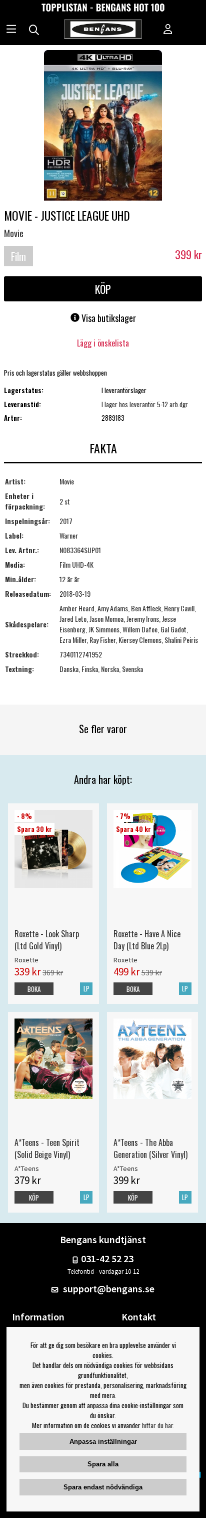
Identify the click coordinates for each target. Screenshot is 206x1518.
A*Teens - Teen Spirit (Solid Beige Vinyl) (47, 1148)
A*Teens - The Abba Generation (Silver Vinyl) (151, 1148)
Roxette (26, 959)
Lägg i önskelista (103, 343)
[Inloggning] (168, 30)
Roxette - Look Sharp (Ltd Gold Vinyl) (46, 940)
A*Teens (26, 1168)
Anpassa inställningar (103, 1441)
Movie (14, 233)
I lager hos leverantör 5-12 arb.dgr (145, 404)
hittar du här (157, 1425)
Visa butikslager (108, 317)
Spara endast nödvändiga (103, 1487)
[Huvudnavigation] (11, 30)
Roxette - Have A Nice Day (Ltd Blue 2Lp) (147, 940)
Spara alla (103, 1464)
